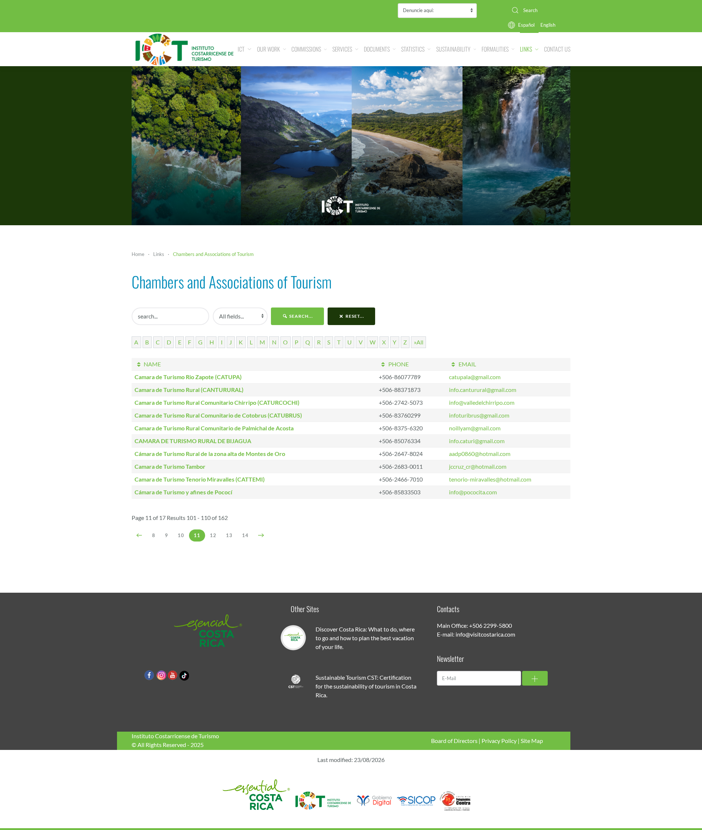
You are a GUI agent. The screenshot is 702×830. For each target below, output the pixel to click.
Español (526, 25)
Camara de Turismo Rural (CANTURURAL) (189, 389)
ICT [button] (241, 49)
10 (181, 535)
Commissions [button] (306, 49)
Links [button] (526, 49)
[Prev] (139, 535)
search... (300, 316)
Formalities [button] (495, 49)
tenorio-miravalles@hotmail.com (490, 479)
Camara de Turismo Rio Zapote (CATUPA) (188, 376)
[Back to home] (185, 49)
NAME (152, 364)
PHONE (397, 364)
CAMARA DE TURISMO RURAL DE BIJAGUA (193, 440)
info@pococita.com (473, 491)
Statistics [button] (412, 49)
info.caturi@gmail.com (477, 440)
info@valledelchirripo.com (481, 402)
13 (229, 535)
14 (245, 535)
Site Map (532, 740)
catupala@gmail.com (475, 376)
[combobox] (538, 10)
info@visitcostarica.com (485, 634)
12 (213, 535)
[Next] (261, 535)
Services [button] (342, 49)
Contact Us (557, 49)
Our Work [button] (268, 49)
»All (418, 342)
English (547, 25)
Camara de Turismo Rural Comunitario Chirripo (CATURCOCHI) (217, 402)
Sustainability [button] (453, 49)
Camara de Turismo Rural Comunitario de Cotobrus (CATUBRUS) (218, 415)
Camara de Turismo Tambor (170, 466)
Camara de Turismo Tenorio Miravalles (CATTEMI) (200, 479)
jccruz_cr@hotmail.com (477, 466)
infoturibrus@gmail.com (479, 415)
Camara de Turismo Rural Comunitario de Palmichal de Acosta (214, 428)
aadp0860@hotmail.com (479, 453)
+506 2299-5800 (490, 625)
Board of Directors (454, 740)
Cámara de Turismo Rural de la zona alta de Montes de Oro (210, 453)
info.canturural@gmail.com (482, 389)
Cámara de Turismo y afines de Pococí (183, 491)
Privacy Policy (499, 740)
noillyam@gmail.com (475, 428)
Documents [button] (377, 49)
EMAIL (466, 364)
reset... (354, 316)
